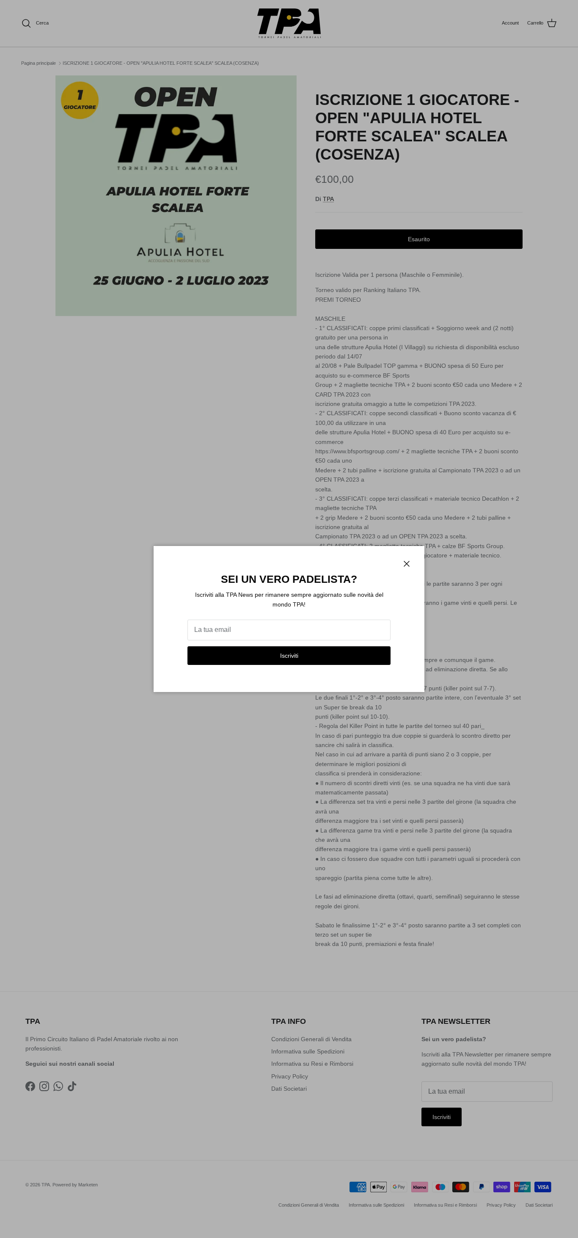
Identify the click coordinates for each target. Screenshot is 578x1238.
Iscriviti (289, 655)
